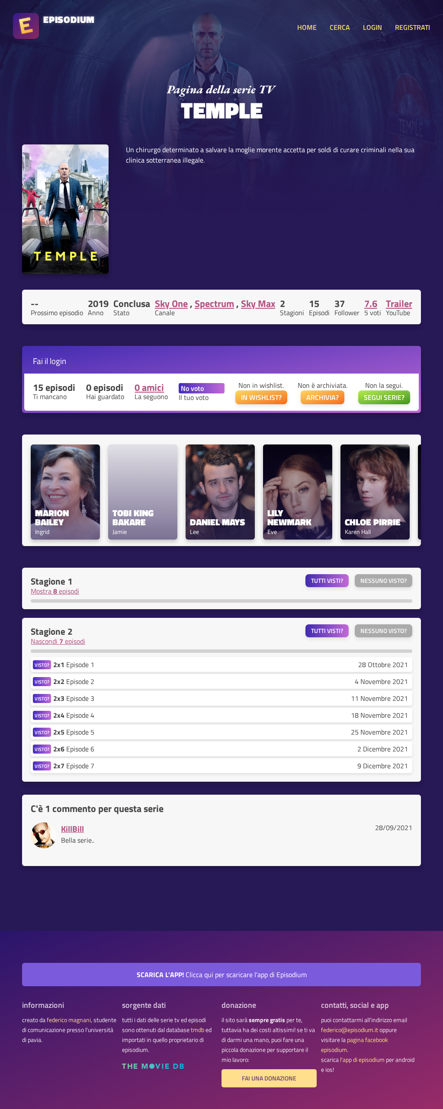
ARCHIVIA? (322, 397)
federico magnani (69, 1020)
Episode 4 (73, 715)
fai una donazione (269, 1078)
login (58, 361)
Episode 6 (73, 749)
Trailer (399, 303)
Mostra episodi (55, 591)
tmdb (197, 1030)
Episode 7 (73, 766)
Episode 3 (73, 698)
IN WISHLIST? (261, 397)
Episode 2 (73, 681)
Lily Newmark (289, 517)
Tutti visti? (327, 580)
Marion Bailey (53, 517)
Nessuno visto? (383, 580)
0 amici (149, 387)
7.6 (370, 303)
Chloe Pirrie (373, 522)
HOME (307, 27)
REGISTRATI (412, 27)
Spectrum (214, 303)
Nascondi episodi (58, 641)
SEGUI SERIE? (384, 397)
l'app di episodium (362, 1059)
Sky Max (258, 303)
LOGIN (372, 27)
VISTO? (42, 664)
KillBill (72, 828)
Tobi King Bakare (134, 517)
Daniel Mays (217, 522)
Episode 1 (73, 664)
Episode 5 (73, 732)
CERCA (340, 27)
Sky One (171, 303)
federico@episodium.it (349, 1030)
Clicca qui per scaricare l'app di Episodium (222, 974)
